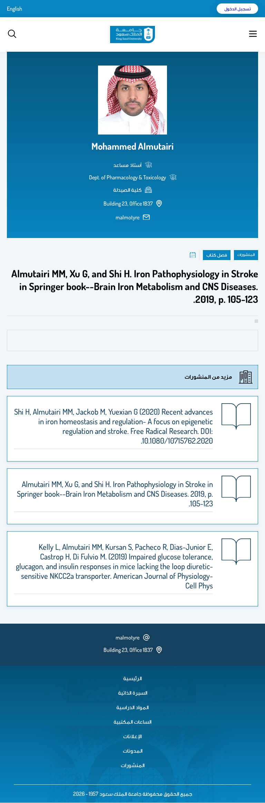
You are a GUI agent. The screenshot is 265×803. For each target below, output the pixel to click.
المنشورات (133, 765)
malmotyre (127, 217)
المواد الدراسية (132, 707)
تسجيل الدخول (237, 8)
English (14, 8)
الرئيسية (132, 678)
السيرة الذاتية (132, 692)
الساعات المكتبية (132, 721)
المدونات (133, 750)
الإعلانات (132, 736)
